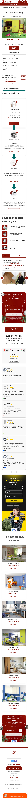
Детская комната (14, 7)
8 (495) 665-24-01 (15, 115)
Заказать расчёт (14, 48)
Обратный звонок (14, 768)
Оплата (21, 255)
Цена (4, 255)
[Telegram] (13, 530)
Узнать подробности (23, 77)
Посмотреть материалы (14, 329)
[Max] (15, 530)
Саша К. (9, 403)
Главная (4, 7)
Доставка (14, 255)
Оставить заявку (14, 123)
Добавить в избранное (14, 780)
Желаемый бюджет (15, 309)
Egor (8, 455)
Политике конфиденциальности (15, 318)
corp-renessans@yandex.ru (14, 771)
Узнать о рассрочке (14, 181)
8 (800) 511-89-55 (15, 113)
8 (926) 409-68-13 (15, 117)
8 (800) (14, 764)
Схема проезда (14, 777)
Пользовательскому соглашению (11, 319)
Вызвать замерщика (14, 151)
